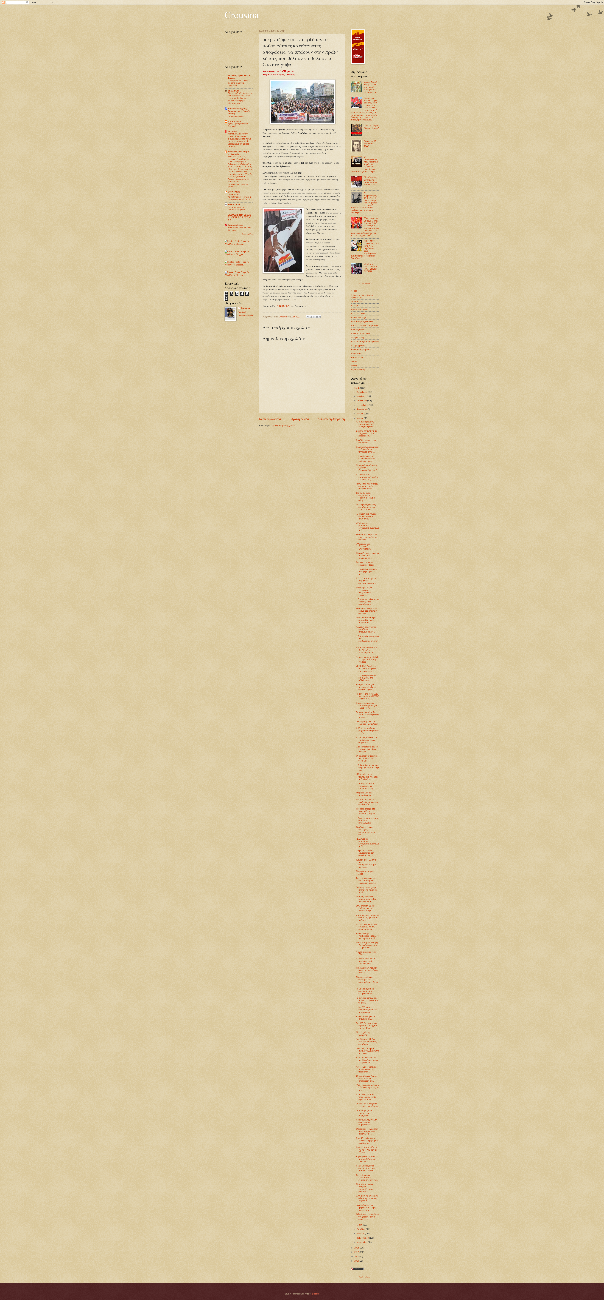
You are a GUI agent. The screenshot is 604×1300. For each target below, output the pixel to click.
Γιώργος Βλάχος (358, 337)
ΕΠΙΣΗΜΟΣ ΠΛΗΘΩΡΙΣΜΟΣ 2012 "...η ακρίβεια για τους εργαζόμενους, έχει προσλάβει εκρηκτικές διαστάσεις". (365, 249)
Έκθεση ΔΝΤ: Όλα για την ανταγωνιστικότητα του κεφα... (366, 863)
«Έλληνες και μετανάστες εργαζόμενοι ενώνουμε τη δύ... (367, 527)
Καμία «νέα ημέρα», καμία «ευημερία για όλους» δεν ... (366, 705)
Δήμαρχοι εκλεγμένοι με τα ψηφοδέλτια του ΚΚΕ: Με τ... (367, 1159)
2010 (356, 1261)
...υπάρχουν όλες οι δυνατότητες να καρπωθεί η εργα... (366, 786)
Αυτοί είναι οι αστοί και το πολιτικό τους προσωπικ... (366, 1069)
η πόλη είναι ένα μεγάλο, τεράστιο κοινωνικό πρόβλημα (238, 83)
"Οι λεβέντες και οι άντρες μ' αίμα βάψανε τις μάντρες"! (239, 198)
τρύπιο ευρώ (234, 121)
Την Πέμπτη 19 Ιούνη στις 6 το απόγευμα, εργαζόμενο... (366, 1041)
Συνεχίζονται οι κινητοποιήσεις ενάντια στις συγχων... (367, 1177)
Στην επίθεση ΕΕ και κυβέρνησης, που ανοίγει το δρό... (365, 908)
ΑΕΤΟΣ (354, 291)
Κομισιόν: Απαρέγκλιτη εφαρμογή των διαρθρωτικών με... (366, 1122)
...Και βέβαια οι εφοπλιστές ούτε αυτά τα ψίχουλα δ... (367, 1009)
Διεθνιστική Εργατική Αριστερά (365, 341)
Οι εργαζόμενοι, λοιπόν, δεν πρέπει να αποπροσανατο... (367, 1078)
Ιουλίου (360, 414)
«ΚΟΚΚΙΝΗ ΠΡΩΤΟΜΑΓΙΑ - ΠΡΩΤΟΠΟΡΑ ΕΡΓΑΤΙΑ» (371, 267)
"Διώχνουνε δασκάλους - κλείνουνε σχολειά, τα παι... (367, 1087)
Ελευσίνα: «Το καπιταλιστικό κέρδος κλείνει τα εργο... (367, 477)
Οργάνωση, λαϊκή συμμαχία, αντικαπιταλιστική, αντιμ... (365, 831)
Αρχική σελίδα (300, 419)
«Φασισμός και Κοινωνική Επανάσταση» (364, 546)
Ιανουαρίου (362, 1242)
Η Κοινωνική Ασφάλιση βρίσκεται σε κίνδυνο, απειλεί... (367, 970)
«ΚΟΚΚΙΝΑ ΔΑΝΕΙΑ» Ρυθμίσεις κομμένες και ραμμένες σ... (366, 668)
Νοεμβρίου (362, 396)
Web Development (365, 283)
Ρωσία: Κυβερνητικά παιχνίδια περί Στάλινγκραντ (365, 961)
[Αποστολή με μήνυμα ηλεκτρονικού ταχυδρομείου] (307, 316)
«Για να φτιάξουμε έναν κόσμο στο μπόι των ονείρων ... (367, 537)
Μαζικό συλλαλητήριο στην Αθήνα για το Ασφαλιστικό (366, 620)
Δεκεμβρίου (362, 392)
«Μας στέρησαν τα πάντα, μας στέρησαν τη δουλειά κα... (367, 776)
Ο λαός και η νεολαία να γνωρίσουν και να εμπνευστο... (367, 1216)
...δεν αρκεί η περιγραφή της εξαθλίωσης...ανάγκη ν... (367, 639)
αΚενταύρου (356, 301)
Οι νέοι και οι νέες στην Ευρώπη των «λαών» (367, 1105)
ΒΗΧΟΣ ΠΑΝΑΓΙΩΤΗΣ (361, 333)
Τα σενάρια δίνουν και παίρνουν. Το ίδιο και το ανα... (367, 1000)
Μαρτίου (361, 1233)
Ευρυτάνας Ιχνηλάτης (361, 349)
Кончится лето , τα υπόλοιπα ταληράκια (236, 208)
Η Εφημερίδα (357, 357)
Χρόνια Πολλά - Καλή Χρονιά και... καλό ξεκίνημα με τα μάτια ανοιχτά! (371, 87)
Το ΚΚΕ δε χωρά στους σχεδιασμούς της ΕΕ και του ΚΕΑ (366, 1025)
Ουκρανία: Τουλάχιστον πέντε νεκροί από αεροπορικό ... (367, 1131)
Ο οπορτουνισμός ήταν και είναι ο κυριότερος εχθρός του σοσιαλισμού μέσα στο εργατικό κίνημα (364, 164)
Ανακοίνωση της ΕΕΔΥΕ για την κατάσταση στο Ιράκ (367, 659)
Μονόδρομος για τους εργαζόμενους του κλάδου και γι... (366, 507)
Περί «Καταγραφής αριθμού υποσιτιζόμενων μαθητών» (364, 1188)
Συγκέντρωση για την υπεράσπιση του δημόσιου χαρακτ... (366, 880)
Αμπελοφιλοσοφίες (359, 309)
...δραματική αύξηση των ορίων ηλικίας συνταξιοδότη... (367, 601)
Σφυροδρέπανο (235, 225)
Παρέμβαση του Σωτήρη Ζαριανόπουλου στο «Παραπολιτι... (367, 945)
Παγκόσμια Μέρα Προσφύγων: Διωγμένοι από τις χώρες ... (365, 591)
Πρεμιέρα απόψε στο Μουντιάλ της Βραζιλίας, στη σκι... (366, 811)
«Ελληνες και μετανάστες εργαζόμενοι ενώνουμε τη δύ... (367, 842)
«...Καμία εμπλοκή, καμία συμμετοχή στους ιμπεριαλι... (365, 424)
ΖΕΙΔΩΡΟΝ (233, 91)
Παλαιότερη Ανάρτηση (331, 419)
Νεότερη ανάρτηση (270, 419)
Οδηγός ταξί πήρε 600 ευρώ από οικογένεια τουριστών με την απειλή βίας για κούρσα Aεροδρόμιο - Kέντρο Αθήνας (240, 98)
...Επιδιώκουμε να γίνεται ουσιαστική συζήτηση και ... (365, 458)
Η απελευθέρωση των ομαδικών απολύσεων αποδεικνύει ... (367, 802)
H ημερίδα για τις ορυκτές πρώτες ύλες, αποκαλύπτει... (367, 555)
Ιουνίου (360, 418)
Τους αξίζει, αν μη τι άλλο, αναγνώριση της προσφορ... (367, 1051)
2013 (356, 1248)
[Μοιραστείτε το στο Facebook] (316, 316)
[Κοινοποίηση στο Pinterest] (319, 316)
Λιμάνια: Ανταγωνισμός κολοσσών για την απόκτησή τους (367, 926)
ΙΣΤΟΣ (354, 366)
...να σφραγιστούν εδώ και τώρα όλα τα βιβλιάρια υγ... (366, 677)
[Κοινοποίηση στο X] (313, 316)
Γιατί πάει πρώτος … (236, 116)
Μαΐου (360, 1225)
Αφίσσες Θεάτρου (359, 329)
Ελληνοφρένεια (358, 345)
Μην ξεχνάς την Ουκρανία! (363, 1033)
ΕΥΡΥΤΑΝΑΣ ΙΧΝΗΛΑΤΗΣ (234, 193)
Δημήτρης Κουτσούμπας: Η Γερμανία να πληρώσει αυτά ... (367, 449)
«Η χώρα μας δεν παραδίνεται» (364, 794)
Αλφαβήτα (355, 305)
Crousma (242, 14)
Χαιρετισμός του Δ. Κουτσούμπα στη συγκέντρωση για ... (366, 853)
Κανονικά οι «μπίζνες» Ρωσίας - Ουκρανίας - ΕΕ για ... (367, 1149)
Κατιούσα (232, 131)
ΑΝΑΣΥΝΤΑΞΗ (358, 313)
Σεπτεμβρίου (363, 405)
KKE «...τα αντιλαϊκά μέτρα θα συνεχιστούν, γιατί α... (367, 730)
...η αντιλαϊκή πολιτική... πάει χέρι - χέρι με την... (367, 571)
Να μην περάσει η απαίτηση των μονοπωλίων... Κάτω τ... (367, 981)
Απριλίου (361, 1229)
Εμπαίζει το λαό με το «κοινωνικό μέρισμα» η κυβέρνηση (367, 1140)
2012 (356, 1252)
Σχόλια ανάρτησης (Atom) (283, 425)
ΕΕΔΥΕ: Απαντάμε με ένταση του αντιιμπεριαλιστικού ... (367, 580)
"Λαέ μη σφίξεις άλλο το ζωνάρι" (371, 126)
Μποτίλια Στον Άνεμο (238, 152)
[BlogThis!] (310, 316)
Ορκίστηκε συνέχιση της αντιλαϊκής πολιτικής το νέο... (367, 889)
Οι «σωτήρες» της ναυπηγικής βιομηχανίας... (364, 1113)
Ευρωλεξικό (356, 353)
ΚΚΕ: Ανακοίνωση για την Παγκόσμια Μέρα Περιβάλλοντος (367, 1060)
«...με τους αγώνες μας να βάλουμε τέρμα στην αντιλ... (366, 740)
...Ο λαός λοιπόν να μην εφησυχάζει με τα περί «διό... (367, 767)
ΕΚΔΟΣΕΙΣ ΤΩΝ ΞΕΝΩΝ (239, 215)
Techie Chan (234, 204)
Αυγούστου (362, 409)
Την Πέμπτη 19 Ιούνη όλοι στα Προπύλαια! (367, 722)
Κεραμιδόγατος (358, 369)
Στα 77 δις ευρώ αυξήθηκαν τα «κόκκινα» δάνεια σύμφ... (365, 496)
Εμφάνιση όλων (247, 234)
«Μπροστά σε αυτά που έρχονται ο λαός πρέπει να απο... (367, 486)
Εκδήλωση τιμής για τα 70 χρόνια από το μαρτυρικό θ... (366, 433)
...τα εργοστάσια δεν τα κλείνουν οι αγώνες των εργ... (367, 749)
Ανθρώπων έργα (358, 317)
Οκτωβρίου (362, 400)
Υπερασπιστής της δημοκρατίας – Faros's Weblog (239, 111)
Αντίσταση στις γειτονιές (362, 321)
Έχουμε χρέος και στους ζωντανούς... (238, 125)
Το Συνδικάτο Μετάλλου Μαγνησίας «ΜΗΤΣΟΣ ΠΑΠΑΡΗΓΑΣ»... (367, 696)
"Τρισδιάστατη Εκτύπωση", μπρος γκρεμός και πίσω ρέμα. (371, 181)
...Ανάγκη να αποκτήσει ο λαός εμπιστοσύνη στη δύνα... (367, 1198)
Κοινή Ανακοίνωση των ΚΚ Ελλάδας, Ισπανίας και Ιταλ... (366, 650)
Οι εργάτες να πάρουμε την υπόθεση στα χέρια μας (367, 758)
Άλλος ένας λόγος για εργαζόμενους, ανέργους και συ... (366, 629)
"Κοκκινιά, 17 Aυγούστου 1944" (370, 143)
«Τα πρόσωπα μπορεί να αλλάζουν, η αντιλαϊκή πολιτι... (367, 917)
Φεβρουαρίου (363, 1238)
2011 (356, 1256)
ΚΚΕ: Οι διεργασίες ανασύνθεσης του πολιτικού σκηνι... (365, 1168)
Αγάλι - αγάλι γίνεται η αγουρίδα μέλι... (366, 1017)
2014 (356, 388)
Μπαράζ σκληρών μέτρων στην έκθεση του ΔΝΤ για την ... (366, 899)
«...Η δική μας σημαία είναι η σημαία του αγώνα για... (366, 516)
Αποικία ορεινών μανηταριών (364, 325)
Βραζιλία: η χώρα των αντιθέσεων (366, 441)
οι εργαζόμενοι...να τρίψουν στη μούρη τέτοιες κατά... (365, 1207)
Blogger (315, 1294)
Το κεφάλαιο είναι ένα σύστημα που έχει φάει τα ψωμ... (367, 714)
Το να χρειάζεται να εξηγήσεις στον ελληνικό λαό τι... (365, 991)
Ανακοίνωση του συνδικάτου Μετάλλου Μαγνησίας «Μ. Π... (367, 936)
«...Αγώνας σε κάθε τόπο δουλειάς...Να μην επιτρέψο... (366, 1096)
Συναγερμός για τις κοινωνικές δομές (365, 563)
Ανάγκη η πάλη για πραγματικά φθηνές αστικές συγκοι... (366, 687)
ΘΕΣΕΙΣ (355, 361)
